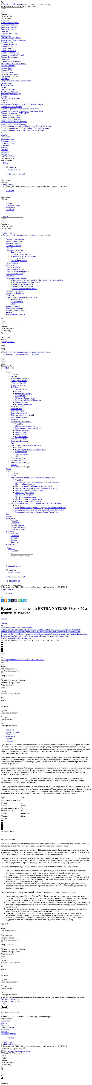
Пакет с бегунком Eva (42, 632)
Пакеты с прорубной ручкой (62, 632)
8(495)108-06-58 (8, 156)
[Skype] (22, 600)
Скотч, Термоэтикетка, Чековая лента (30, 450)
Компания (15, 536)
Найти (4, 1058)
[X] (12, 600)
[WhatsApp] (19, 600)
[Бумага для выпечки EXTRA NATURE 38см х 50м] (22, 660)
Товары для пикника (48, 636)
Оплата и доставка (8, 1034)
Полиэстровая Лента (47, 634)
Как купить (15, 523)
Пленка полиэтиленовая (25, 426)
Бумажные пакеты (42, 630)
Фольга (12, 638)
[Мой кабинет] (2, 344)
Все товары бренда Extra (11, 1001)
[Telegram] (25, 600)
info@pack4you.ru (10, 184)
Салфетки (78, 634)
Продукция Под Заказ (65, 634)
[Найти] (3, 11)
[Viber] (15, 600)
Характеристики (12, 732)
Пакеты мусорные (25, 632)
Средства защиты (33, 636)
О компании (6, 1021)
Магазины (5, 1029)
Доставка (9, 741)
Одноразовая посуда (23, 394)
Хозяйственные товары (24, 638)
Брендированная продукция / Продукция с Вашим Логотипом (40, 508)
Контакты (5, 1032)
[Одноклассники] (5, 600)
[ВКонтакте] (2, 600)
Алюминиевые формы (10, 630)
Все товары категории (10, 999)
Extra (3, 653)
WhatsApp (10, 191)
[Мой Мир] (9, 600)
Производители (7, 1027)
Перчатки (15, 634)
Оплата (9, 738)
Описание (10, 730)
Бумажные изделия (27, 630)
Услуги (13, 475)
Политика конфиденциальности (17, 1051)
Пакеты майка (12, 632)
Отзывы (9, 734)
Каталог (14, 376)
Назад (15, 374)
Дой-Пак (53, 630)
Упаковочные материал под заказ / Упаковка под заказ (37, 482)
